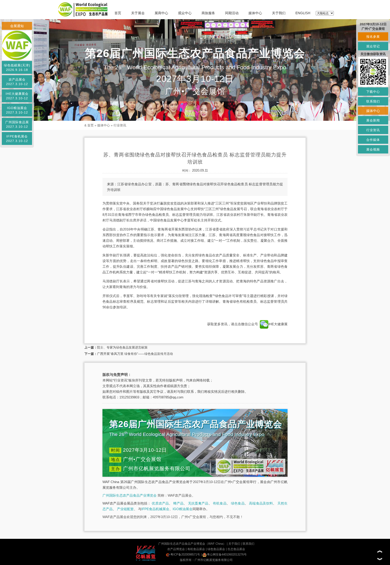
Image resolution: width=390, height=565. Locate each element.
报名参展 (373, 36)
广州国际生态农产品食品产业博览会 (129, 495)
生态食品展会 (236, 549)
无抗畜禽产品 (198, 503)
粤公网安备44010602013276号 (227, 554)
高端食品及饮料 (261, 503)
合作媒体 (373, 140)
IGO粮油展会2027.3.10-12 (17, 110)
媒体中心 (255, 13)
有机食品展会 (196, 549)
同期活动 (232, 13)
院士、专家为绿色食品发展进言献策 (122, 347)
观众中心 (185, 13)
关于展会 (138, 13)
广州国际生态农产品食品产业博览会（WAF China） (192, 543)
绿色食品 (238, 503)
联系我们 (248, 543)
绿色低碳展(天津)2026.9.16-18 (17, 67)
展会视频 (373, 149)
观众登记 (373, 46)
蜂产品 (178, 503)
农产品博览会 (176, 549)
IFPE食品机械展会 (155, 509)
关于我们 (279, 13)
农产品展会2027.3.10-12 (17, 82)
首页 (117, 13)
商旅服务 (208, 13)
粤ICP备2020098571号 (185, 554)
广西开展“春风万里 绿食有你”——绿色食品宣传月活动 (135, 354)
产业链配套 (125, 509)
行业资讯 (120, 125)
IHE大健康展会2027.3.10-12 (17, 96)
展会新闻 (373, 120)
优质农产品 (160, 503)
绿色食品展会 (216, 549)
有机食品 (220, 503)
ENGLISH (302, 13)
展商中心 (161, 13)
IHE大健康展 (278, 324)
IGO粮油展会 (183, 509)
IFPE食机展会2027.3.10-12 (17, 139)
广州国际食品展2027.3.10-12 (17, 124)
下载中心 (373, 91)
